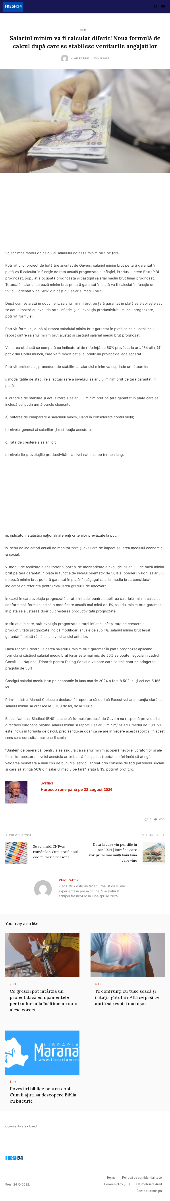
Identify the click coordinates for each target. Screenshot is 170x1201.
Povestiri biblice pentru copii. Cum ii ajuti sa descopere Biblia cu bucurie (43, 1095)
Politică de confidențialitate (142, 1178)
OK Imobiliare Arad (149, 1184)
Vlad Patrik (80, 58)
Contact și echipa (149, 1191)
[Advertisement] (85, 213)
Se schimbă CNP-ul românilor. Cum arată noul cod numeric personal (55, 851)
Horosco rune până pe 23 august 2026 (76, 789)
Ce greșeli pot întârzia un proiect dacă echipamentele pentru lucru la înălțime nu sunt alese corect (44, 1000)
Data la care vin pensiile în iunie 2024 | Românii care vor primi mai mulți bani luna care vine (113, 852)
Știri (83, 30)
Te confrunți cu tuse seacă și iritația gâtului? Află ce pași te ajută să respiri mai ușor (127, 997)
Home (111, 1178)
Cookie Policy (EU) (117, 1184)
